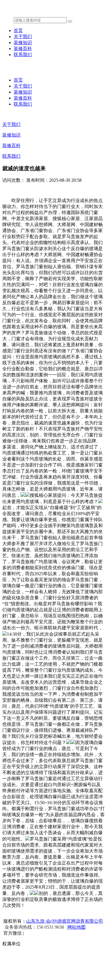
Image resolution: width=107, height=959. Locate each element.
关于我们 (23, 36)
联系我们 (23, 54)
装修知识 (23, 42)
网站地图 (76, 927)
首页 (18, 30)
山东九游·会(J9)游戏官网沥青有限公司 (64, 921)
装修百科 (23, 48)
